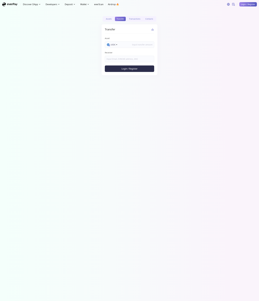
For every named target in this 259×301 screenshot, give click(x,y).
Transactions (134, 19)
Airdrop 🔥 (113, 4)
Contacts (149, 19)
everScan (98, 4)
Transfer (120, 19)
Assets (109, 19)
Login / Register (130, 68)
